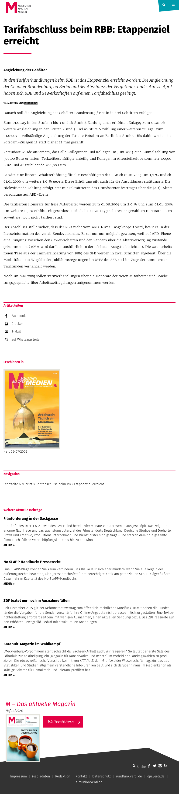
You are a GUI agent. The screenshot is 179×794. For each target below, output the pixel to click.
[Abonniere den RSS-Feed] (166, 766)
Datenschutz (101, 776)
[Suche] (134, 766)
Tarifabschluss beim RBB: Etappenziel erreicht (70, 484)
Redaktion (31, 103)
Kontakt (81, 776)
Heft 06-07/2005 (15, 451)
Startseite (10, 484)
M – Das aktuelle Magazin (41, 704)
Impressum (18, 776)
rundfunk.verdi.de (129, 776)
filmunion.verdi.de (89, 782)
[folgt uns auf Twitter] (154, 766)
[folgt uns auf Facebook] (149, 766)
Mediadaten (41, 776)
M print (27, 484)
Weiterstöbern (61, 722)
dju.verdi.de (156, 776)
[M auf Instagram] (160, 766)
